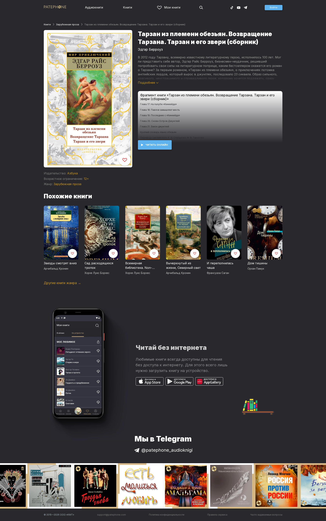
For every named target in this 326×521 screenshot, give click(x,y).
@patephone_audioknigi (167, 450)
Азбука (72, 173)
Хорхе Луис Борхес (97, 272)
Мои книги (172, 7)
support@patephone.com (111, 514)
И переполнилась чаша (220, 265)
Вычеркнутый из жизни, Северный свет (183, 265)
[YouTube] (238, 7)
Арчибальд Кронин (56, 268)
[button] (273, 7)
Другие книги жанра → (62, 283)
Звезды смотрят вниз (60, 263)
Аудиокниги (94, 7)
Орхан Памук (256, 268)
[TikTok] (232, 7)
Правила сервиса (217, 514)
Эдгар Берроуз (150, 49)
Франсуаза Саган (218, 272)
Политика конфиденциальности (166, 514)
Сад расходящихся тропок (99, 265)
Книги (127, 7)
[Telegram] (245, 7)
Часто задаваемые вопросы (266, 514)
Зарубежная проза (67, 24)
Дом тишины (257, 263)
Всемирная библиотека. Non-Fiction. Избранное (139, 265)
